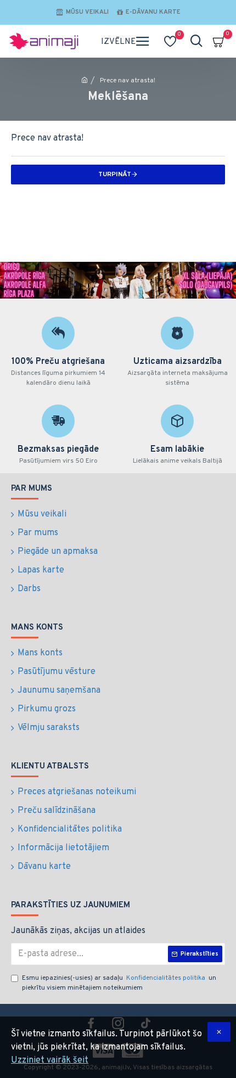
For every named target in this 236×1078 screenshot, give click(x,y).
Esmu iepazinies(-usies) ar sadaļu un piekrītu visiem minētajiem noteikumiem (119, 983)
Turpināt (114, 174)
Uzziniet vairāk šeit (49, 1060)
